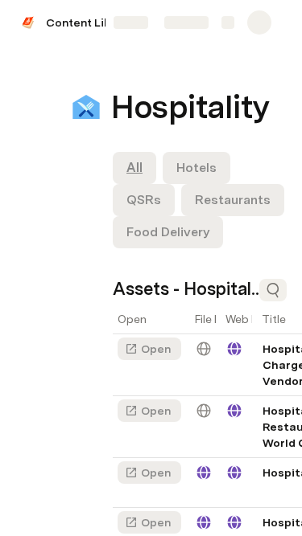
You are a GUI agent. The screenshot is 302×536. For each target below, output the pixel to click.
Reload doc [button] (151, 223)
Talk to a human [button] (225, 368)
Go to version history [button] (89, 368)
